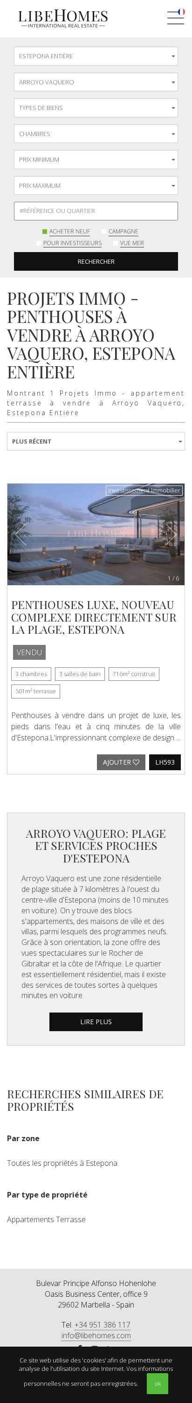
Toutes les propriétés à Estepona (62, 1163)
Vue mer (132, 243)
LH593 (165, 762)
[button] (20, 534)
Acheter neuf (69, 231)
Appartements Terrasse (46, 1219)
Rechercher (96, 261)
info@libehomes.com (96, 1335)
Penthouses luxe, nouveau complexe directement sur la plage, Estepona (94, 616)
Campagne (123, 231)
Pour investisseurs (72, 243)
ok (157, 1383)
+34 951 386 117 (102, 1325)
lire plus (96, 1021)
